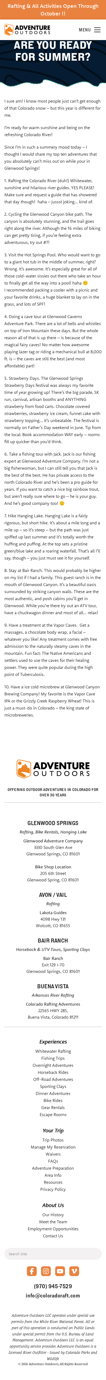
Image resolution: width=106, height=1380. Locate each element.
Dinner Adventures (53, 1093)
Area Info (53, 1175)
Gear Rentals (53, 1107)
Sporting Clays (53, 1086)
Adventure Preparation (53, 1168)
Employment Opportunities (53, 1228)
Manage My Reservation (53, 1147)
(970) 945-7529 (53, 1286)
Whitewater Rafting (53, 1051)
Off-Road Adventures (53, 1079)
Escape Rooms (53, 1114)
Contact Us (53, 1235)
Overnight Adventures (53, 1065)
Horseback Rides (53, 1072)
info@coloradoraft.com (53, 1295)
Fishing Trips (53, 1058)
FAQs (53, 1161)
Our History (53, 1214)
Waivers (53, 1154)
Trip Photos (53, 1140)
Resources (53, 1182)
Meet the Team (53, 1221)
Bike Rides (53, 1100)
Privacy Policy (53, 1189)
